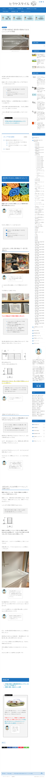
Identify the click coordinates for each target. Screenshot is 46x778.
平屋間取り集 (20, 8)
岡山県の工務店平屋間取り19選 (39, 283)
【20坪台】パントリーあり (40, 174)
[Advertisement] (15, 64)
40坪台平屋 (37, 180)
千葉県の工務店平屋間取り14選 (39, 245)
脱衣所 (4, 742)
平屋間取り (39, 427)
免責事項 (13, 776)
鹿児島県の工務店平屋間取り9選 (39, 321)
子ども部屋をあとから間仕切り (39, 220)
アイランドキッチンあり (39, 205)
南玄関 (36, 240)
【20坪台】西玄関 (40, 164)
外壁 (43, 400)
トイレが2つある (38, 224)
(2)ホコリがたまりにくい (14, 143)
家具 (34, 403)
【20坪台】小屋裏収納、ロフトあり (40, 168)
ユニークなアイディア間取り (39, 183)
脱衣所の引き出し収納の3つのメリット (14, 140)
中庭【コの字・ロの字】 (39, 233)
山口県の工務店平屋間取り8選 (39, 293)
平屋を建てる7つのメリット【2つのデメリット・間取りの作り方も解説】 (15, 721)
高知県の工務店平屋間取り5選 (39, 301)
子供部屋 (41, 401)
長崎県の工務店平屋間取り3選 (39, 311)
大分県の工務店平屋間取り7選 (39, 316)
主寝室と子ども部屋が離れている (39, 223)
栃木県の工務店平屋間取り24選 (39, 255)
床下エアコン (35, 406)
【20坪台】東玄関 (40, 163)
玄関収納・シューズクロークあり (39, 207)
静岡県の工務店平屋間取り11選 (39, 260)
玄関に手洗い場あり (39, 226)
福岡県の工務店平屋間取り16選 (39, 306)
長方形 (36, 229)
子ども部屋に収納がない (39, 215)
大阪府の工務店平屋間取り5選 (39, 273)
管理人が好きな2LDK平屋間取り (39, 148)
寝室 (43, 403)
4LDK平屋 (37, 145)
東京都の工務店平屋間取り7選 (39, 258)
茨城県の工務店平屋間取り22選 (39, 253)
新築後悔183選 (14, 11)
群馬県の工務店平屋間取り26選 (39, 250)
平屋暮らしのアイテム (25, 11)
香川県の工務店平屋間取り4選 (39, 296)
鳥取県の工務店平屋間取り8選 (39, 291)
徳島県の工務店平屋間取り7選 (39, 298)
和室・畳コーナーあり (39, 193)
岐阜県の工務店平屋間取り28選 (39, 268)
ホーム (4, 8)
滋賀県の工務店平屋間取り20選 (39, 278)
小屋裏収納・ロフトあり (39, 192)
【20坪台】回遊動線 (40, 160)
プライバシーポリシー (6, 776)
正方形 (36, 230)
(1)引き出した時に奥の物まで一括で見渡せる (18, 142)
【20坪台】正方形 (40, 159)
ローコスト (37, 184)
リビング (35, 398)
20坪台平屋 (37, 154)
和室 (34, 400)
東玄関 (36, 237)
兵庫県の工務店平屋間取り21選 (39, 275)
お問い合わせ (36, 343)
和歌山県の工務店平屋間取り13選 (39, 281)
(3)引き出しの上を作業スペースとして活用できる (18, 146)
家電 (38, 403)
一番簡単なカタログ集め (31, 8)
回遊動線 (37, 227)
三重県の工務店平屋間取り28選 (39, 265)
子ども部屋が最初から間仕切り (39, 218)
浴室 (34, 412)
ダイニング (41, 395)
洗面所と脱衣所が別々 (39, 209)
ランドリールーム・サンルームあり (39, 187)
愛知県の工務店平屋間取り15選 (39, 270)
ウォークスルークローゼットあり (39, 198)
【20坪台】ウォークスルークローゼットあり (40, 170)
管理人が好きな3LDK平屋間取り (39, 150)
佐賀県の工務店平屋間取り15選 (39, 308)
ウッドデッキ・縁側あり (39, 201)
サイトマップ (36, 340)
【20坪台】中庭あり (40, 156)
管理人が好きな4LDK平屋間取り (39, 153)
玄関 (34, 414)
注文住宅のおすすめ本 (36, 409)
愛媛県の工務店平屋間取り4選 (39, 303)
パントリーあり (38, 202)
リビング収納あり (38, 210)
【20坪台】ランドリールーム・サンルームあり (40, 176)
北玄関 (36, 236)
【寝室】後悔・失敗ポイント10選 (12, 687)
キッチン (35, 395)
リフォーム (41, 398)
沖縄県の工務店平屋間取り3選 (39, 324)
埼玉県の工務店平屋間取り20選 (39, 248)
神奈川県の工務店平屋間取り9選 (39, 242)
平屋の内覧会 (5, 11)
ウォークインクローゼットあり (39, 196)
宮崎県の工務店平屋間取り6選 (39, 319)
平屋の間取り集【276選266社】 (38, 141)
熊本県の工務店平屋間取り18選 (39, 314)
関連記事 (8, 149)
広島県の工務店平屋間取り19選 (39, 286)
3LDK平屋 (37, 144)
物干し (39, 412)
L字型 (36, 234)
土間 (38, 400)
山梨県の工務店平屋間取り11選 (39, 263)
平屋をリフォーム (37, 335)
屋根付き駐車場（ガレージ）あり (39, 213)
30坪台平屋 (37, 179)
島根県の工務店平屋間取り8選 (39, 288)
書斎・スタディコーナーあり (39, 189)
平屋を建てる (11, 8)
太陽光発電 (35, 401)
